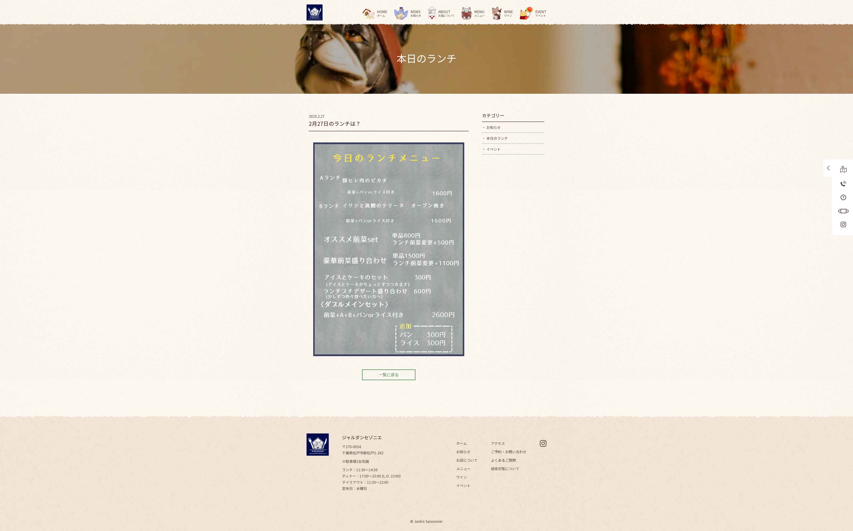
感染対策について (505, 468)
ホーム (461, 443)
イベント (463, 485)
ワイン (461, 477)
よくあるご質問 (503, 460)
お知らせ (463, 451)
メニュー (463, 468)
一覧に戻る (389, 375)
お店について (467, 460)
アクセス (498, 443)
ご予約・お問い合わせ (508, 451)
